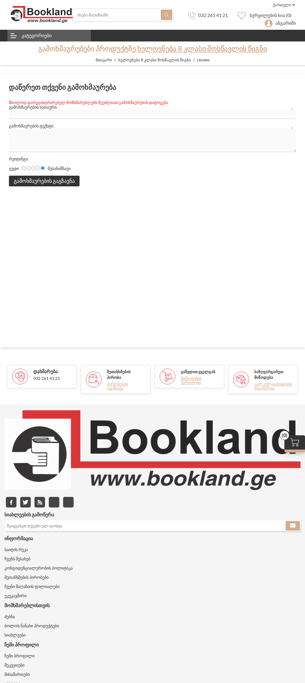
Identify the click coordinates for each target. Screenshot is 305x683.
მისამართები (17, 674)
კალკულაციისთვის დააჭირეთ (273, 386)
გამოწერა (293, 526)
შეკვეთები (14, 665)
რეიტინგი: (19, 159)
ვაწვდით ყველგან (198, 371)
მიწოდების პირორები (191, 380)
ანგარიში (286, 23)
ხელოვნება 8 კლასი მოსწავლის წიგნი (202, 49)
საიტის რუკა (16, 549)
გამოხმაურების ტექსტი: (32, 126)
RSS (40, 502)
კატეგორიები (36, 35)
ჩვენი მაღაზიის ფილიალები (32, 586)
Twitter (25, 502)
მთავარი (104, 60)
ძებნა (166, 15)
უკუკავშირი (15, 595)
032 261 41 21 (213, 15)
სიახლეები (15, 635)
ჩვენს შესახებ (17, 558)
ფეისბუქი (11, 502)
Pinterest (68, 502)
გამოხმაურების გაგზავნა (44, 181)
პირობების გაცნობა (117, 386)
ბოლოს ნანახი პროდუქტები (31, 625)
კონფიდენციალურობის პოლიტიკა (38, 568)
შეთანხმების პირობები (26, 577)
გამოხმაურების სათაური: (33, 107)
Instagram (54, 502)
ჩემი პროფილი (19, 656)
